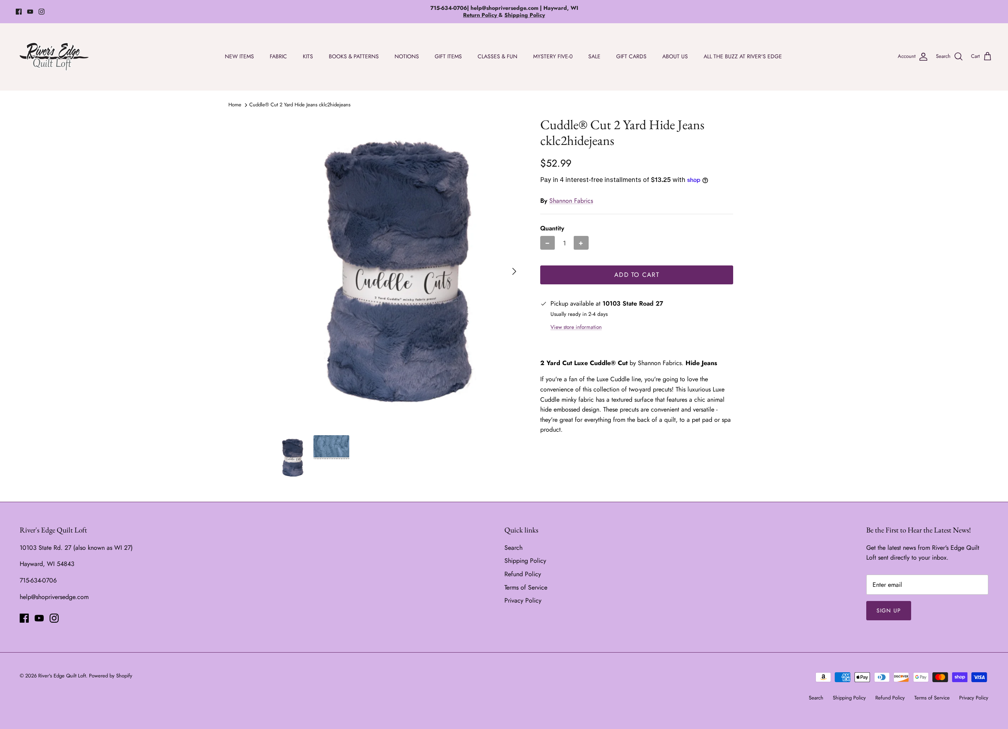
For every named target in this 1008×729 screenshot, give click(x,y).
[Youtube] (30, 12)
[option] (399, 272)
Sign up (888, 610)
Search (513, 547)
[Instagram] (41, 12)
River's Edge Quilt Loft (62, 675)
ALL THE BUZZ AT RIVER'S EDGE (743, 56)
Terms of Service (525, 587)
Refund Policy (522, 574)
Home (234, 104)
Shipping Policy (525, 560)
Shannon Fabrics (571, 200)
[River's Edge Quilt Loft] (54, 56)
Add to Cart (636, 274)
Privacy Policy (522, 600)
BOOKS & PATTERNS (354, 56)
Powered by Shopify (110, 675)
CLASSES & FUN (497, 56)
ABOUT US (675, 56)
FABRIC (278, 56)
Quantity (552, 228)
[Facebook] (19, 12)
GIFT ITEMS (448, 56)
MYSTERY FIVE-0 (553, 56)
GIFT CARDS (631, 56)
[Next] (514, 271)
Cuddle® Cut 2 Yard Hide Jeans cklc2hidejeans (299, 104)
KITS (308, 56)
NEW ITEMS (239, 56)
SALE (594, 56)
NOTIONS (407, 56)
